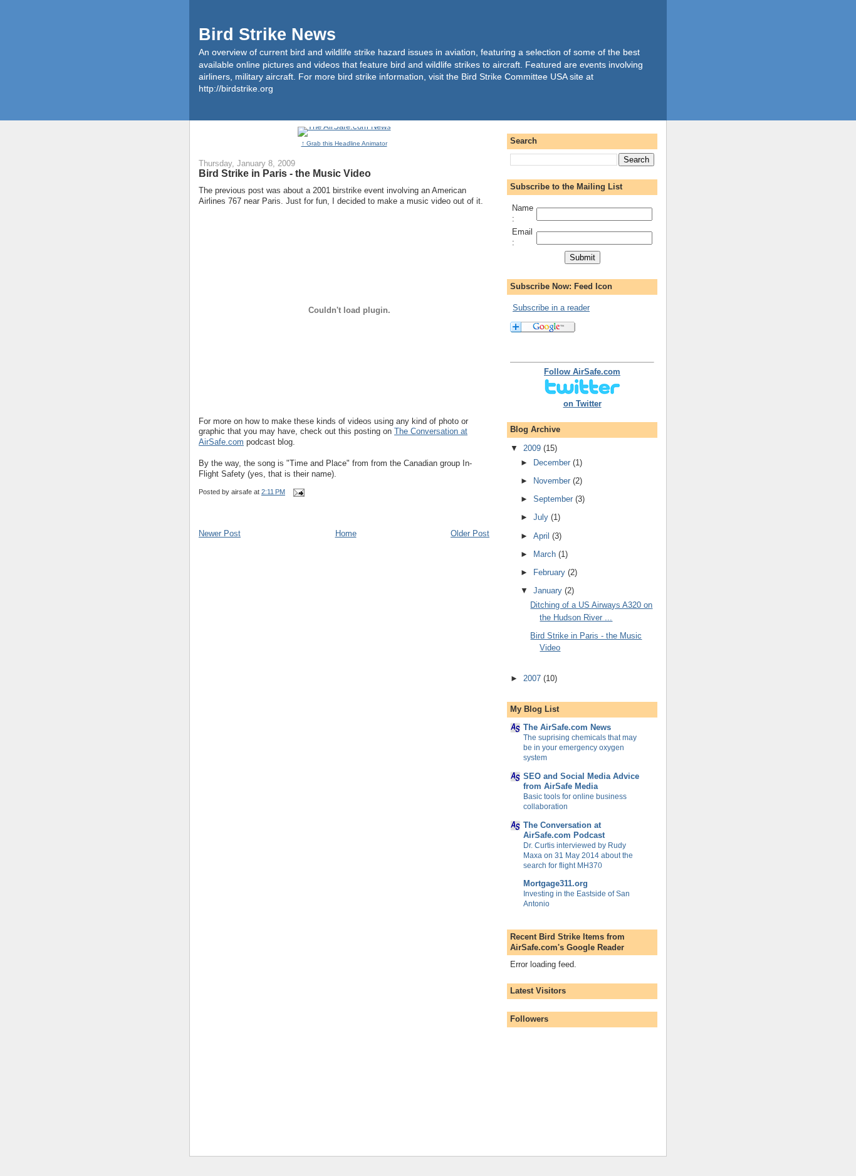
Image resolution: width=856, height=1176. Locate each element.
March (545, 554)
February (550, 572)
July (542, 517)
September (554, 499)
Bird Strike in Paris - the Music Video (285, 173)
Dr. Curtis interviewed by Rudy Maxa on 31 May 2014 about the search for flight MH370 (578, 855)
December (553, 462)
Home (346, 533)
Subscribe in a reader (551, 307)
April (542, 536)
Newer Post (220, 533)
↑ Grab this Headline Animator (344, 143)
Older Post (470, 533)
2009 (533, 448)
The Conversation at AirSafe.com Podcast (564, 830)
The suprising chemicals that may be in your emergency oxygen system (580, 747)
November (553, 480)
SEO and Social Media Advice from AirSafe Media (581, 781)
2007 (533, 678)
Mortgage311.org (555, 883)
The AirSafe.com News (567, 727)
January (549, 590)
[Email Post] (298, 491)
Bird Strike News (267, 34)
